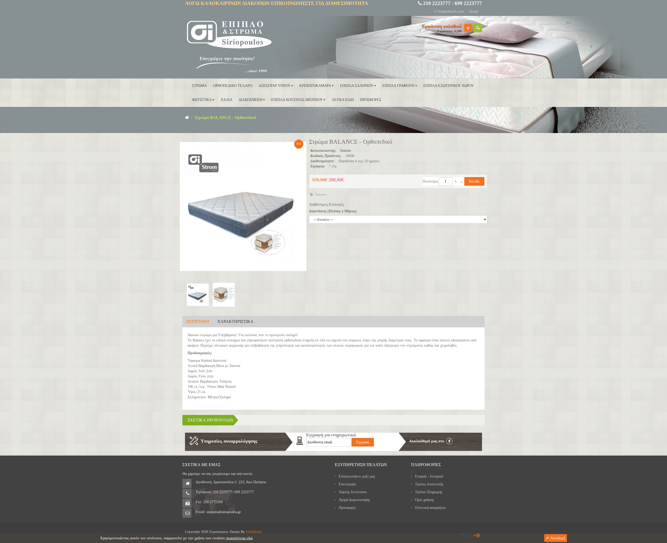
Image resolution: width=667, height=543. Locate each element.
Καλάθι (474, 181)
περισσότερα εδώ (239, 538)
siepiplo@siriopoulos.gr (224, 512)
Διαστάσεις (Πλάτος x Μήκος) (333, 211)
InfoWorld (253, 532)
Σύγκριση (321, 194)
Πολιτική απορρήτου (430, 508)
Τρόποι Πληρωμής (429, 492)
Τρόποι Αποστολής (429, 484)
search (478, 28)
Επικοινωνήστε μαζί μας (357, 476)
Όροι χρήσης (424, 500)
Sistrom (345, 151)
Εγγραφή (362, 442)
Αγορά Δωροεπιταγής (354, 500)
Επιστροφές (347, 484)
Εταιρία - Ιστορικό (429, 476)
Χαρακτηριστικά (235, 321)
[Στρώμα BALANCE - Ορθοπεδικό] (196, 294)
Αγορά (473, 11)
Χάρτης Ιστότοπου (353, 492)
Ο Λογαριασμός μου (449, 11)
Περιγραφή (197, 321)
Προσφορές (347, 508)
